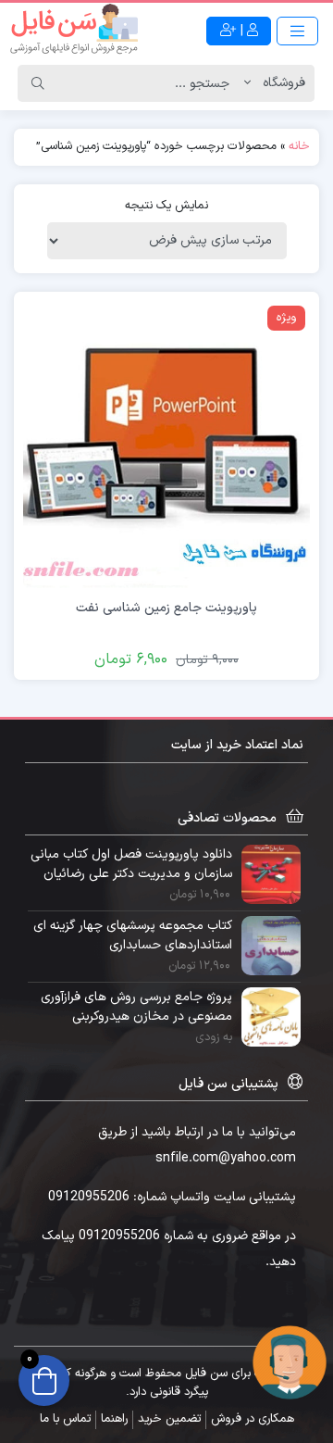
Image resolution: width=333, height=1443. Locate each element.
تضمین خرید (169, 1419)
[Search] (38, 83)
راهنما (114, 1419)
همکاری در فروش (252, 1419)
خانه (299, 146)
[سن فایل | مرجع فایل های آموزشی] (74, 30)
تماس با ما (65, 1419)
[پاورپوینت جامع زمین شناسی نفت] (166, 444)
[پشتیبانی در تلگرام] (290, 1362)
